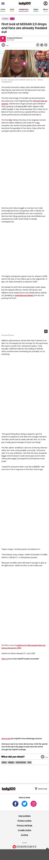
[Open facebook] (15, 804)
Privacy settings (24, 825)
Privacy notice (24, 820)
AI (34, 450)
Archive (24, 835)
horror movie (21, 762)
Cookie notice (24, 830)
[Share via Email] (45, 45)
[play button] (24, 63)
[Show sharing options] (46, 331)
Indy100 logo (25, 3)
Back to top (42, 789)
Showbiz (5, 19)
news (4, 762)
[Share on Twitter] (41, 45)
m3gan (11, 762)
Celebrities (24, 9)
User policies (24, 816)
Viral (12, 9)
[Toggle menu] (3, 3)
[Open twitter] (24, 804)
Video (35, 9)
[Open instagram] (34, 804)
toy (38, 123)
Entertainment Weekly (24, 295)
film (12, 19)
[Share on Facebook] (37, 45)
